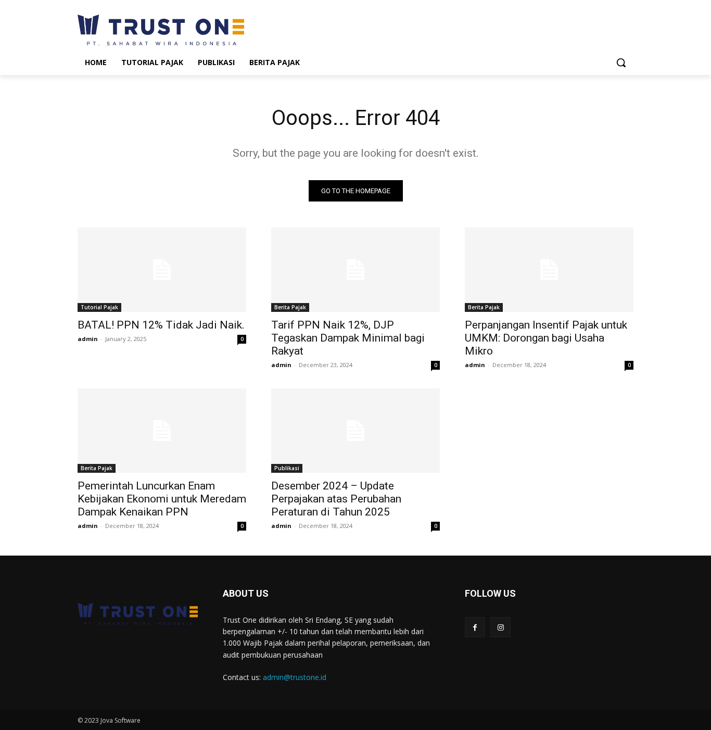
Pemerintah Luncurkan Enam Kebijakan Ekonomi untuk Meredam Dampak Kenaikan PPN (162, 499)
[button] (620, 62)
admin (88, 339)
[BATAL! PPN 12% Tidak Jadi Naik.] (162, 270)
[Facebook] (475, 627)
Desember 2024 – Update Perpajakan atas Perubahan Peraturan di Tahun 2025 (336, 499)
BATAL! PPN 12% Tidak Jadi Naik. (161, 325)
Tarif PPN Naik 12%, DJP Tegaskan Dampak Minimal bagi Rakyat (348, 338)
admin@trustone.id (294, 677)
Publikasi (286, 468)
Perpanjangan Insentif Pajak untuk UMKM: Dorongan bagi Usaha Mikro (546, 338)
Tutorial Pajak (99, 307)
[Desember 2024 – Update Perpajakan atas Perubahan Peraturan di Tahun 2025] (355, 430)
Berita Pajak (290, 307)
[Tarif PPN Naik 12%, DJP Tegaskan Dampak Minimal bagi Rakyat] (355, 270)
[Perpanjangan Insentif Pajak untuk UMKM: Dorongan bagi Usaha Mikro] (549, 270)
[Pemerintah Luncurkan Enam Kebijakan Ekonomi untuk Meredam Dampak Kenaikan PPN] (162, 430)
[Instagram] (500, 627)
